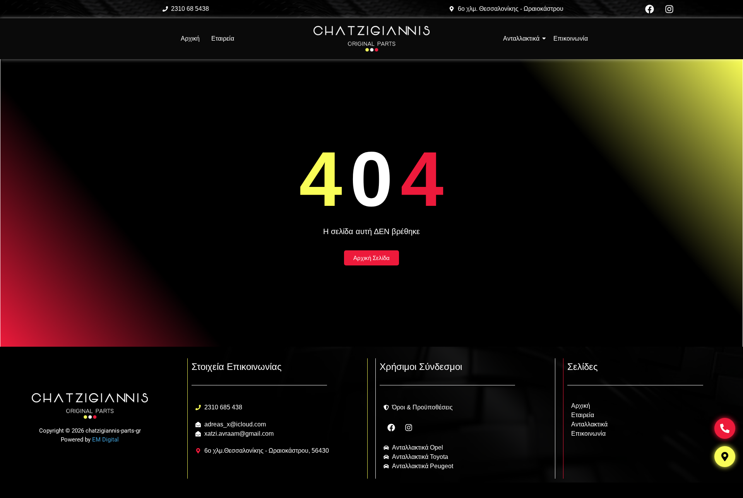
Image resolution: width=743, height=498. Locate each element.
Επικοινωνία (588, 433)
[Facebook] (650, 9)
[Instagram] (669, 9)
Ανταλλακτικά (589, 424)
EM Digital (105, 439)
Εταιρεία (222, 38)
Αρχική (190, 38)
